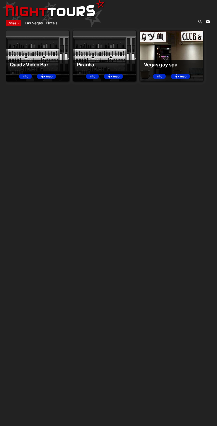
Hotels (51, 23)
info (25, 76)
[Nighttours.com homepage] (55, 6)
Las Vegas (34, 23)
